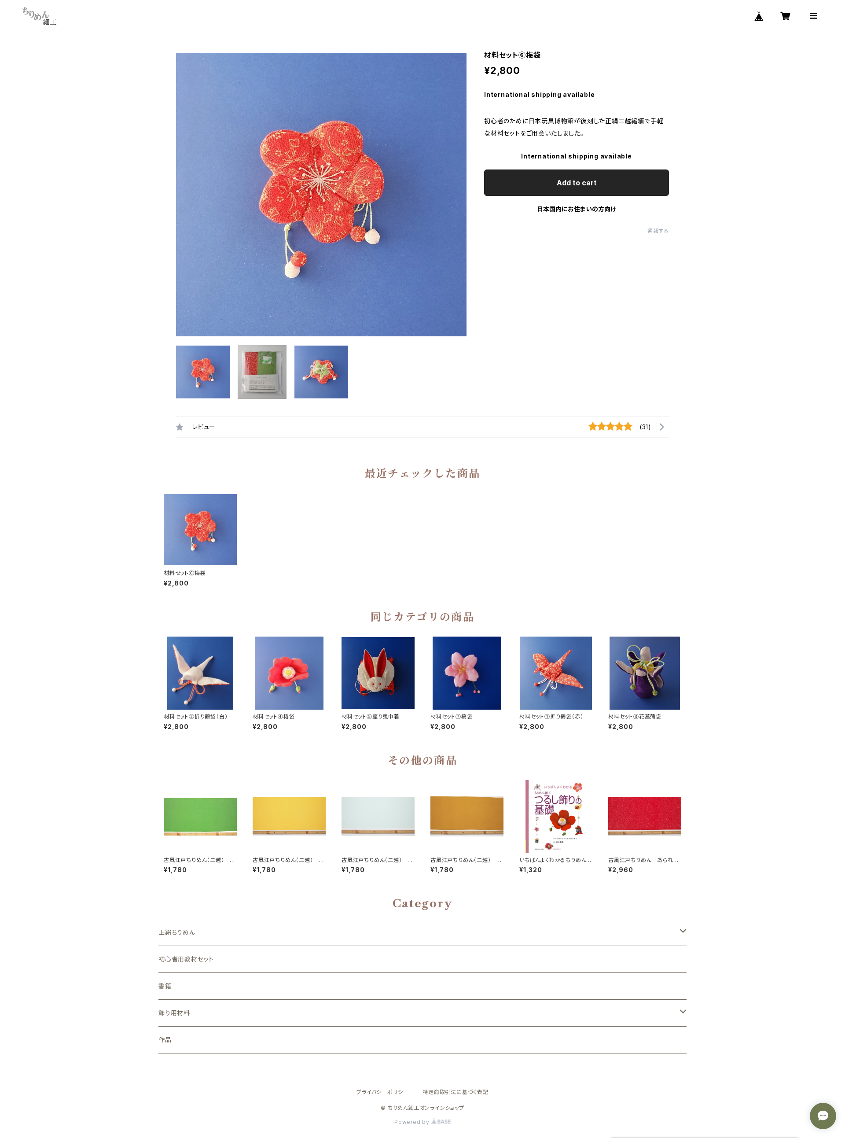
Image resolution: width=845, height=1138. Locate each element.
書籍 (165, 986)
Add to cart (577, 182)
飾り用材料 (174, 1012)
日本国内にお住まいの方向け (576, 209)
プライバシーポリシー (382, 1092)
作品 (165, 1039)
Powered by (412, 1122)
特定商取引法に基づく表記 (455, 1092)
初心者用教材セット (186, 959)
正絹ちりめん (176, 932)
